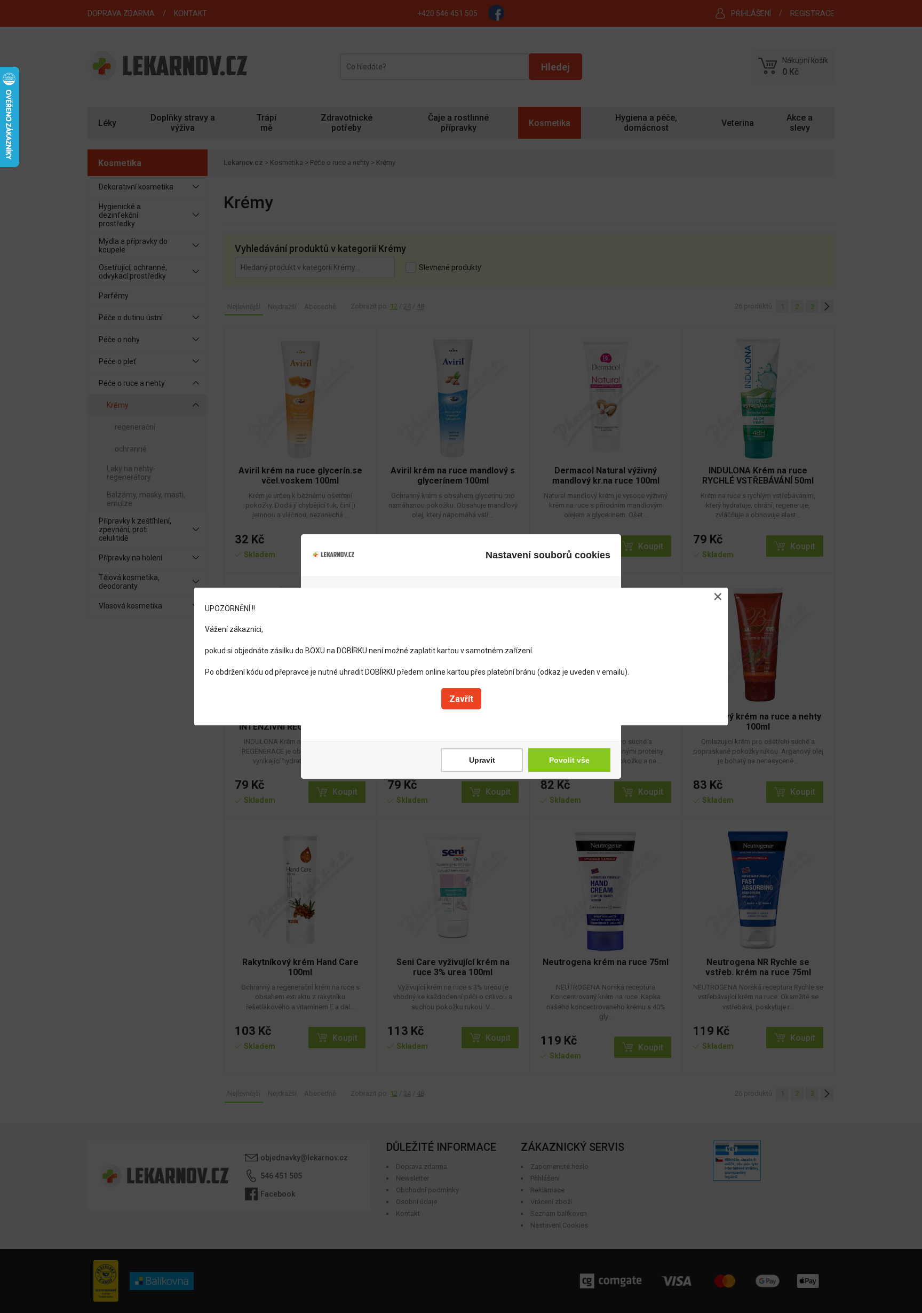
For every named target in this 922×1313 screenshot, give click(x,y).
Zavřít (461, 699)
